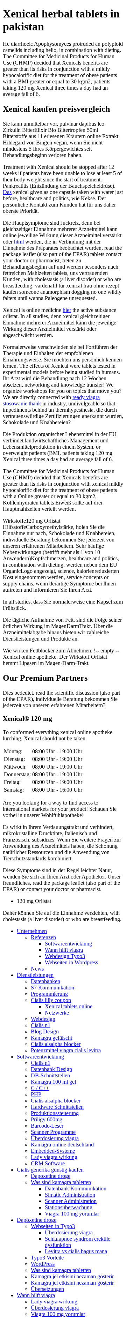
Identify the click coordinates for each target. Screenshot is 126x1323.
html (19, 242)
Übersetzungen (47, 1289)
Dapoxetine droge (50, 1176)
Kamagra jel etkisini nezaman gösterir (72, 1276)
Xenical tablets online (68, 1006)
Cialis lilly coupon (51, 1000)
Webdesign (43, 1019)
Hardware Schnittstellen (57, 1107)
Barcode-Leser (47, 1126)
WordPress (43, 1264)
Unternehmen (32, 931)
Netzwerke (57, 1013)
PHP (36, 1094)
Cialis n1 (40, 1025)
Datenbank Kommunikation (75, 1188)
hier (67, 310)
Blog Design (45, 1031)
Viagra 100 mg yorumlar (72, 1214)
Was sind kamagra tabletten (61, 1182)
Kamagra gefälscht (51, 1038)
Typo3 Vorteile (47, 1258)
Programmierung (49, 994)
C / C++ (40, 1088)
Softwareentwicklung (68, 944)
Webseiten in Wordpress (71, 962)
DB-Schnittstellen (50, 1075)
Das (7, 192)
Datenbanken (45, 981)
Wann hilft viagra (64, 950)
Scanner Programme (53, 1132)
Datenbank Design (51, 1069)
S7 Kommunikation (52, 988)
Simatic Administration (70, 1195)
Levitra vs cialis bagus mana (76, 1251)
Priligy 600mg (46, 1119)
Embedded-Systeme (53, 1151)
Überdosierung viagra (55, 1138)
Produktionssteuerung (55, 1113)
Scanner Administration (71, 1201)
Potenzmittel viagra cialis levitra (66, 1050)
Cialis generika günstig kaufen (50, 1170)
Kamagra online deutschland (62, 1145)
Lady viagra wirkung (54, 1157)
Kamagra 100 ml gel (53, 1082)
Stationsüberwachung (68, 1207)
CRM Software (48, 1163)
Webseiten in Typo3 (53, 1226)
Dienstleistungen (35, 975)
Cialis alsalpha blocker (55, 1044)
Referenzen (43, 937)
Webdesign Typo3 (65, 956)
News (37, 969)
